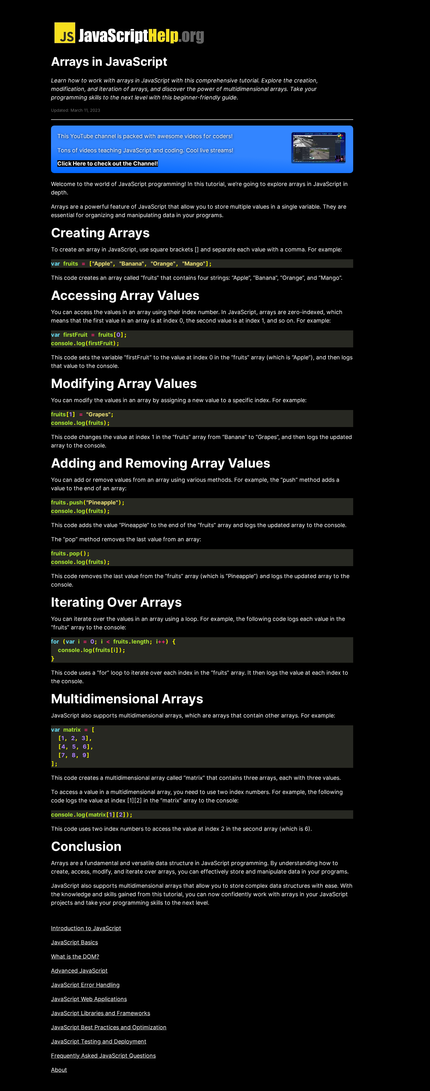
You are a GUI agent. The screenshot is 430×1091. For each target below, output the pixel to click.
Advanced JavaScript (79, 970)
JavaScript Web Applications (89, 999)
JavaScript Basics (74, 942)
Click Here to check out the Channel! (107, 163)
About (59, 1069)
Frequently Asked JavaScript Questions (103, 1055)
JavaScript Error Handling (85, 984)
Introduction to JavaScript (86, 928)
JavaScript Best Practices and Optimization (109, 1027)
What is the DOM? (75, 956)
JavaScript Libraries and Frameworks (100, 1013)
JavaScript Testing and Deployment (98, 1041)
